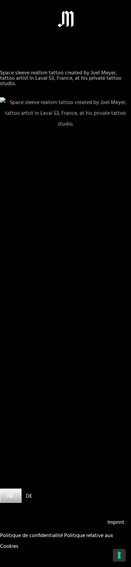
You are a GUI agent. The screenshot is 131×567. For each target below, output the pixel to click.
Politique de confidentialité (31, 535)
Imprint (115, 522)
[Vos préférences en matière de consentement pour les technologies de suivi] (119, 555)
